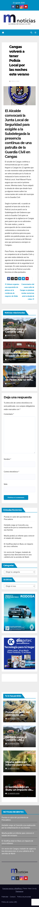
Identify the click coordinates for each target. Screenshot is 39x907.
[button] (31, 33)
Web (5, 484)
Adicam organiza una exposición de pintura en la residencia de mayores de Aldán (12, 290)
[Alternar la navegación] (35, 32)
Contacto (12, 897)
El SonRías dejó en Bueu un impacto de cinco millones (18, 789)
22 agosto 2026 (13, 718)
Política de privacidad (24, 897)
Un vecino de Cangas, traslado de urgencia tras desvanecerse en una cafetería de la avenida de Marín (18, 554)
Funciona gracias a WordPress (12, 888)
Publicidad (5, 897)
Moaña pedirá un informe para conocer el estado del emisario (19, 764)
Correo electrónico (11, 472)
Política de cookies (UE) (9, 902)
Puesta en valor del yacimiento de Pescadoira (17, 715)
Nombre (7, 459)
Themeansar (19, 891)
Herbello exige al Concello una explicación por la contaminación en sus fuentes (18, 527)
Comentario (9, 414)
